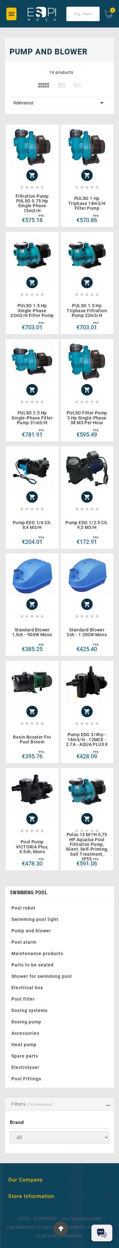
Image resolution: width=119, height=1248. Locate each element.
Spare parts (24, 1056)
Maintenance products (37, 953)
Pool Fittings (26, 1078)
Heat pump (23, 1044)
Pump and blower (31, 930)
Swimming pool (28, 893)
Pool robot (23, 907)
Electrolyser (25, 1067)
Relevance (59, 103)
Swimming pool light (34, 919)
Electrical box (27, 987)
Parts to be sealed (32, 964)
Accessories (25, 1033)
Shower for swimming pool (41, 976)
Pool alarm (23, 942)
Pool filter (23, 999)
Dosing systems (29, 1010)
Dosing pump (26, 1021)
